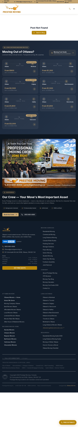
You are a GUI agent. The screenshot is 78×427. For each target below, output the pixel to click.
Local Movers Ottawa (10, 312)
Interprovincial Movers (50, 315)
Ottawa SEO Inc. (71, 385)
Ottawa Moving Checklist (50, 348)
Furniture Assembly (49, 262)
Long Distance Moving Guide (52, 339)
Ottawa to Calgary (48, 303)
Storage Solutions (48, 246)
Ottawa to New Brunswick (51, 312)
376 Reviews (47, 276)
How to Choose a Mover (50, 345)
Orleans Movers (9, 333)
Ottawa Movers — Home (12, 297)
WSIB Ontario (59, 365)
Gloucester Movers (10, 345)
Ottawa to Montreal (49, 297)
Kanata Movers (9, 330)
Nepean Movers (9, 336)
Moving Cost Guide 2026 (50, 285)
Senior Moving (47, 253)
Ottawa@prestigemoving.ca (13, 249)
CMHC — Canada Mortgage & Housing (32, 368)
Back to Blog (40, 32)
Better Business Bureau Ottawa (11, 368)
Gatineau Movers (10, 342)
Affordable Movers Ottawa (12, 309)
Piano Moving (47, 250)
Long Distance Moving (50, 237)
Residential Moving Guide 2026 (52, 336)
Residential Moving (49, 231)
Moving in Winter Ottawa (50, 342)
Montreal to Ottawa (49, 322)
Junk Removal (47, 265)
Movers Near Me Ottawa (12, 319)
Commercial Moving (49, 234)
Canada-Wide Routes (49, 240)
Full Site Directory (16, 358)
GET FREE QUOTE (20, 268)
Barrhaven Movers (10, 339)
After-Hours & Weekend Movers (14, 322)
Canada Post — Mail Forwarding (45, 365)
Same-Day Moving (48, 259)
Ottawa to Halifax (48, 309)
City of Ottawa (6, 365)
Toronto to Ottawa (48, 319)
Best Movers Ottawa (10, 306)
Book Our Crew (9, 214)
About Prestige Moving (50, 273)
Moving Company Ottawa (12, 303)
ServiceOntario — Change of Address (23, 365)
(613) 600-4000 (29, 214)
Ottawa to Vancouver (49, 306)
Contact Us (46, 288)
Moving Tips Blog (48, 279)
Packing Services (48, 243)
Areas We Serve (9, 300)
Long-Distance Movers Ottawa (52, 325)
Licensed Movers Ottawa (12, 315)
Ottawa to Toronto (48, 300)
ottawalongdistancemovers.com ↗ (53, 328)
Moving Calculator (48, 282)
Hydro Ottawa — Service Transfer (55, 368)
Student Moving (48, 256)
